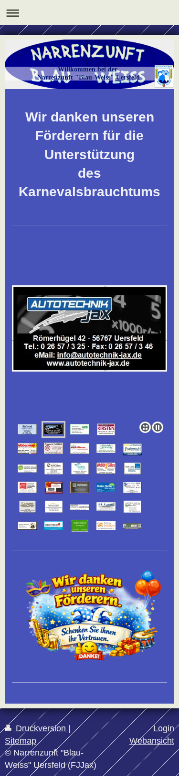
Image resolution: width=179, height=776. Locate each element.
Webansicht (151, 741)
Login (163, 728)
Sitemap (20, 741)
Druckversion (40, 728)
